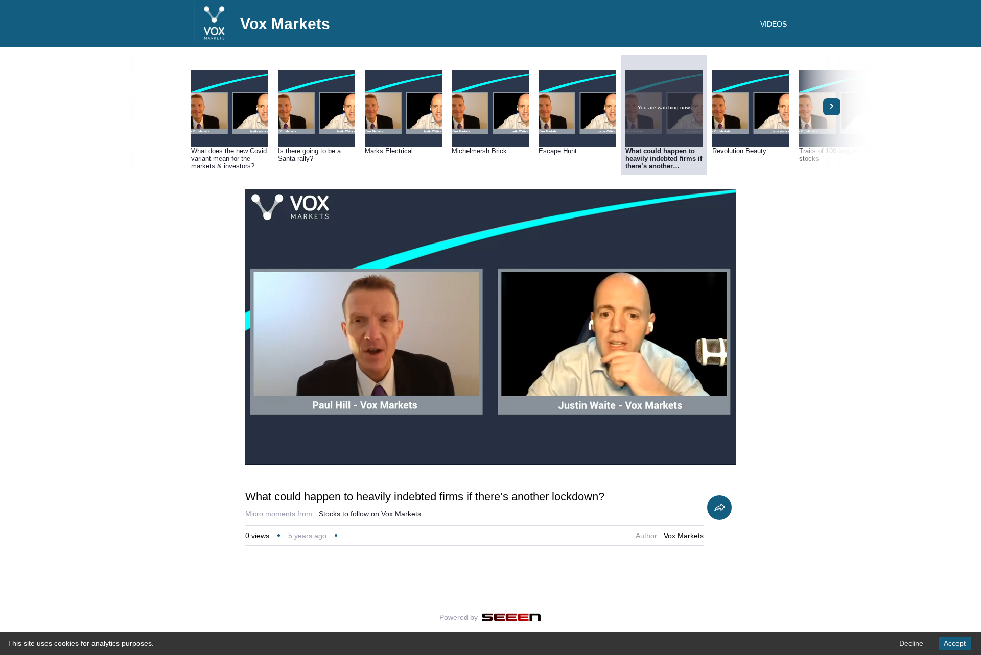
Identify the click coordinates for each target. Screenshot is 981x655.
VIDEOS (773, 24)
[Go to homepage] (214, 41)
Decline (911, 643)
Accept (955, 643)
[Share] (719, 507)
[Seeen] (511, 617)
